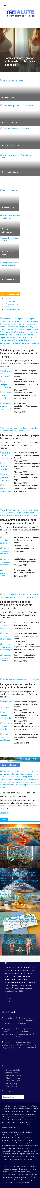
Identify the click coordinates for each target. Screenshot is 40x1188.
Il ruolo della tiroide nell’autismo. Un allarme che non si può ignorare (27, 540)
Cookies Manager (9, 1091)
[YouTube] (10, 998)
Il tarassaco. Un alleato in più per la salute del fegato (19, 437)
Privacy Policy (11, 1083)
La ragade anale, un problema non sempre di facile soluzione (20, 686)
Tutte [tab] (8, 298)
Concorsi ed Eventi (10, 172)
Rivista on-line (8, 98)
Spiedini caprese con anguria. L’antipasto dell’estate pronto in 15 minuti (19, 353)
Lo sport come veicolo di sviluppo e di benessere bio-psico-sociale (16, 605)
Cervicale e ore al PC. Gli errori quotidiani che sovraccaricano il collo (26, 737)
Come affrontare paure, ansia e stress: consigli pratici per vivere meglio (27, 636)
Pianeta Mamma (13, 1078)
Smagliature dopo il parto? (24, 548)
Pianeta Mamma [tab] (12, 304)
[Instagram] (10, 1001)
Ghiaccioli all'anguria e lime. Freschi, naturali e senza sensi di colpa (27, 477)
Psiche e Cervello (13, 1081)
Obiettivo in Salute (13, 1070)
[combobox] (13, 1097)
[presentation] (2, 50)
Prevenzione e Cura (14, 1075)
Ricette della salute (10, 145)
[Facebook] (9, 996)
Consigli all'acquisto (10, 122)
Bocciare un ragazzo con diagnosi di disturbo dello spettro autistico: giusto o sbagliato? (27, 646)
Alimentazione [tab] (11, 301)
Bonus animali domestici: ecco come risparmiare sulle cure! (18, 521)
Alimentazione (12, 1072)
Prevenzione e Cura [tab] (13, 310)
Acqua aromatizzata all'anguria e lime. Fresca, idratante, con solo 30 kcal (27, 466)
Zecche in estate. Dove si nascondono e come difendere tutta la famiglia (26, 384)
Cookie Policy (11, 1086)
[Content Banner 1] (20, 759)
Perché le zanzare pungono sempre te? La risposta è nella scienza (26, 373)
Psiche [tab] (8, 307)
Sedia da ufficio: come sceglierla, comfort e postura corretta (25, 406)
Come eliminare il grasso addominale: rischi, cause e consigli (19, 61)
